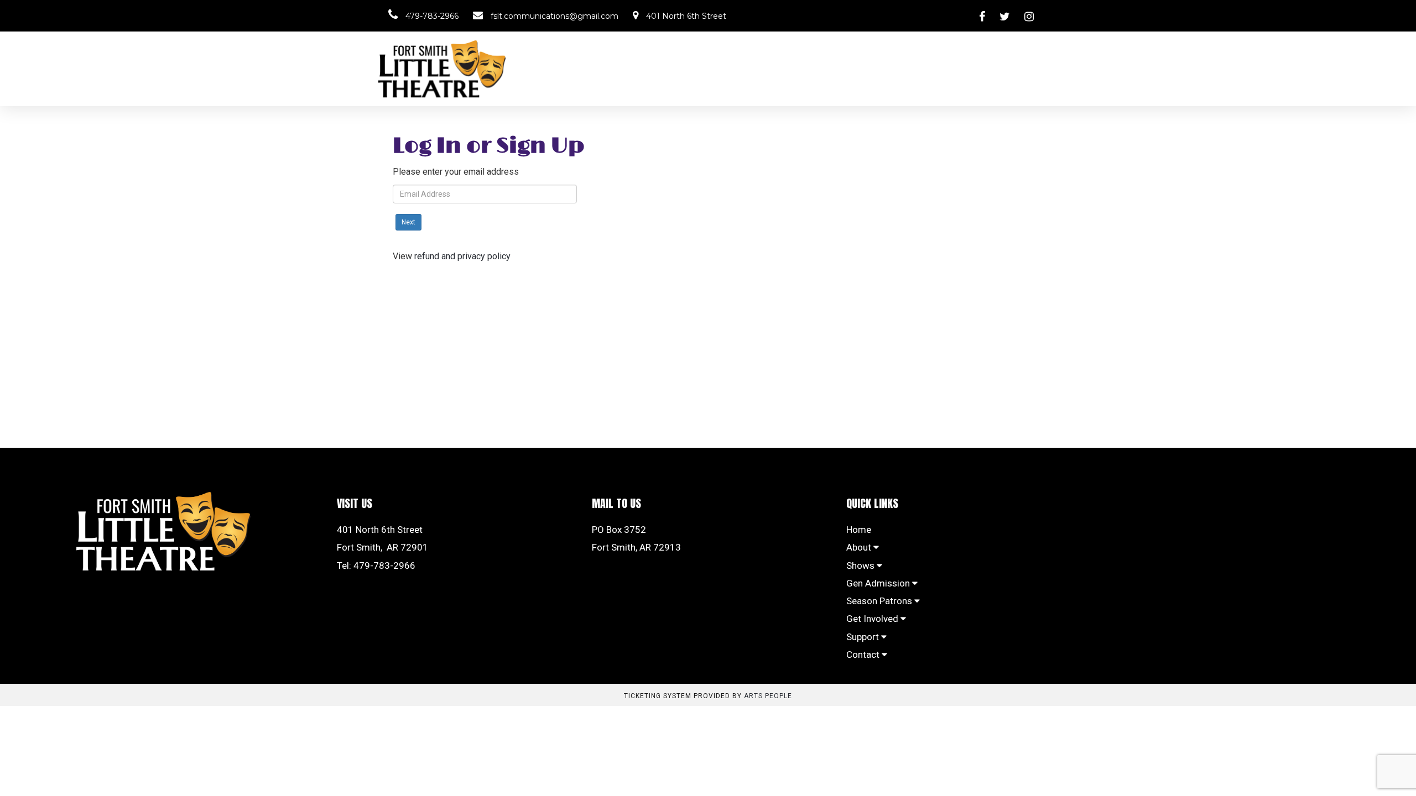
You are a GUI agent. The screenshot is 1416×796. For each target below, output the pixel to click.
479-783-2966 (431, 16)
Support (863, 636)
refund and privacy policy (462, 256)
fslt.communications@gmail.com (553, 16)
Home (858, 529)
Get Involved (873, 618)
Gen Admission (879, 583)
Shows (861, 565)
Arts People (768, 696)
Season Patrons (880, 600)
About (859, 547)
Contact (864, 654)
